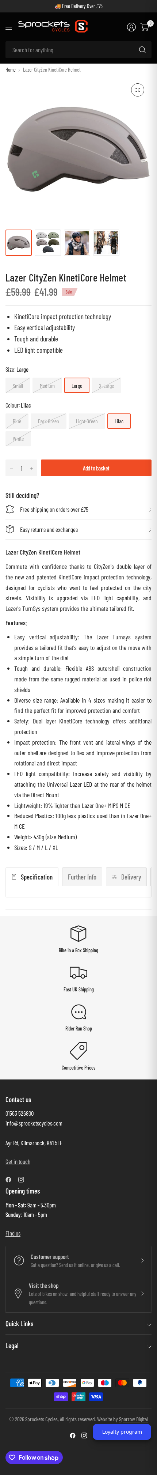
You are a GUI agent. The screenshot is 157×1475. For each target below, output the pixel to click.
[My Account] (131, 27)
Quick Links (19, 1323)
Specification (37, 877)
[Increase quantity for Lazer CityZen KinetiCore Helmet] (31, 468)
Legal (12, 1345)
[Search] (142, 49)
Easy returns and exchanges (49, 529)
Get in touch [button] (17, 1161)
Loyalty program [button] (122, 1431)
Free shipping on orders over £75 (54, 509)
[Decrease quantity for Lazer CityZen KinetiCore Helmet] (11, 468)
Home (10, 69)
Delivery (131, 877)
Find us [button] (12, 1233)
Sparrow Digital (133, 1418)
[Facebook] (11, 1179)
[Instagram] (24, 1179)
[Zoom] (137, 90)
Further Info (82, 877)
